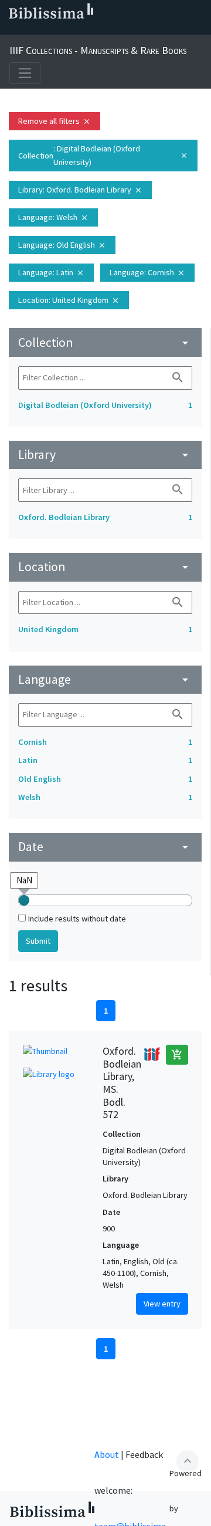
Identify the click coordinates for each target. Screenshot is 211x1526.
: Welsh (53, 217)
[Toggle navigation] (24, 73)
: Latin (51, 272)
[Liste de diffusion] (11, 30)
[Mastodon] (68, 30)
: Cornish (147, 272)
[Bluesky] (49, 30)
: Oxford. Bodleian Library (80, 189)
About (106, 1454)
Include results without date (77, 918)
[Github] (105, 30)
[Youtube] (86, 30)
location (105, 567)
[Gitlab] (124, 30)
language (105, 679)
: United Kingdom (69, 300)
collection (105, 342)
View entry (162, 1303)
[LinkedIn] (30, 30)
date (105, 847)
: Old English (62, 244)
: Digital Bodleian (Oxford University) (103, 155)
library (105, 454)
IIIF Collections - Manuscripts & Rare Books (97, 50)
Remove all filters (54, 121)
